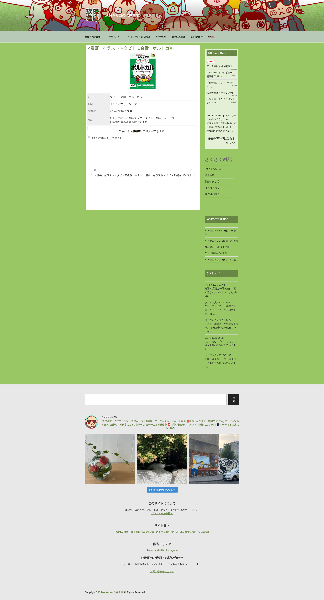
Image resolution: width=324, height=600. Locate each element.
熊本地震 (209, 175)
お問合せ (195, 36)
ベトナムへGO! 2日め (216, 240)
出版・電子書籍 (92, 36)
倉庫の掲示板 (178, 36)
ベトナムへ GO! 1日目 (216, 230)
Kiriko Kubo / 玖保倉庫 (111, 592)
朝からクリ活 (212, 181)
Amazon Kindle (155, 550)
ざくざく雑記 (163, 532)
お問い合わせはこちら (162, 571)
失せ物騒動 (211, 253)
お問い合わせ (192, 532)
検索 (234, 399)
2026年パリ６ (212, 194)
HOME (118, 532)
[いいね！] (89, 137)
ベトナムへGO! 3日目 (216, 259)
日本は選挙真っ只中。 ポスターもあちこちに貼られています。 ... (220, 363)
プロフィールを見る (162, 513)
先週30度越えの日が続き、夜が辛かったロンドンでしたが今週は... (221, 292)
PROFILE (161, 36)
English (205, 532)
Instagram (172, 550)
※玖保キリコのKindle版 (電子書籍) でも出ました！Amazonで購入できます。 (221, 127)
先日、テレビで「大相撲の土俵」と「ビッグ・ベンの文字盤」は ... (220, 310)
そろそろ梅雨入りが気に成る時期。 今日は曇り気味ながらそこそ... (221, 328)
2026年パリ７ (212, 188)
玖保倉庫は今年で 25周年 (220, 92)
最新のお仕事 (212, 247)
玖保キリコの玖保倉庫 (122, 15)
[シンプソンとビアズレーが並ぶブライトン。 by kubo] (214, 459)
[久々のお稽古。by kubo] (110, 459)
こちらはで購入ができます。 (143, 131)
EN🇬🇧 (211, 36)
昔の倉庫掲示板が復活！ (220, 66)
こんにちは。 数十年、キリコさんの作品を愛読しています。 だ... (221, 345)
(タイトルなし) (213, 169)
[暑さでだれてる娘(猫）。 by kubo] (162, 459)
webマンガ (114, 36)
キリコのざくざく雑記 (139, 36)
